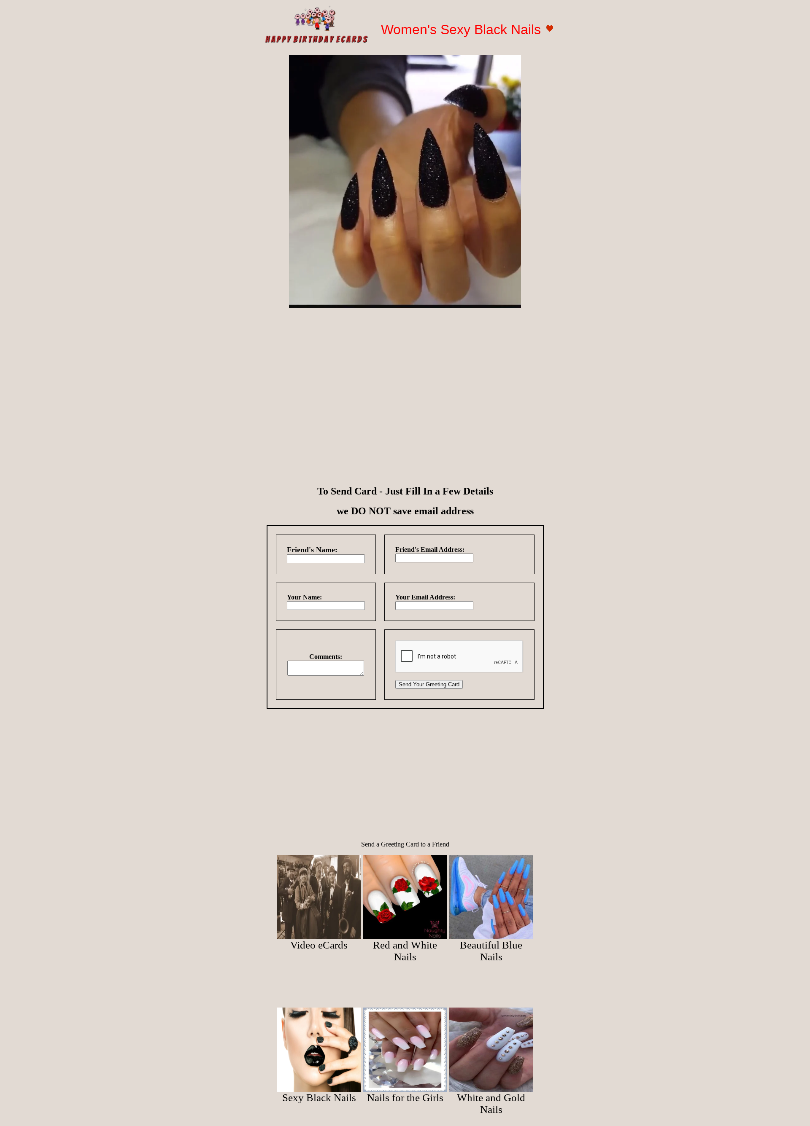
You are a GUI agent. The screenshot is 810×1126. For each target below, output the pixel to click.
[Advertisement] (405, 373)
